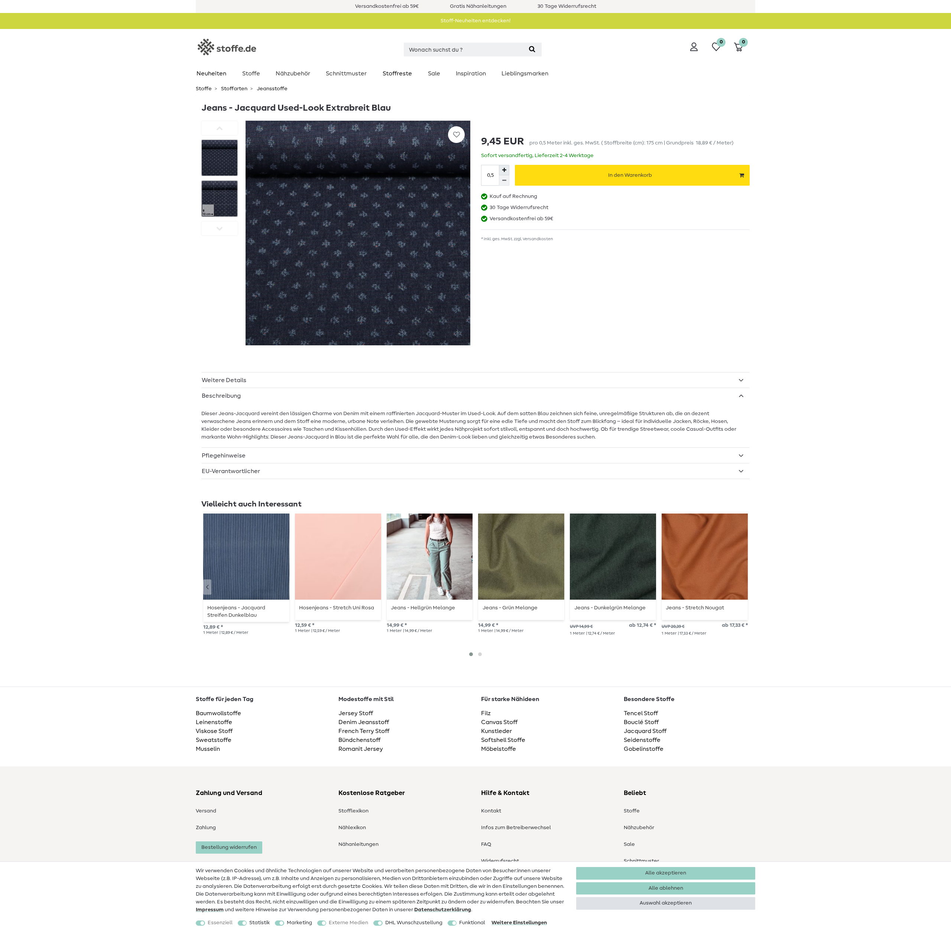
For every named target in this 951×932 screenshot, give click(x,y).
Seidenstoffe (642, 740)
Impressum (210, 909)
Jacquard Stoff (645, 731)
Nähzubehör (293, 73)
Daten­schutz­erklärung (442, 909)
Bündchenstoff (359, 740)
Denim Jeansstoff (363, 722)
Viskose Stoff (214, 731)
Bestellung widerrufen (229, 847)
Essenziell (220, 922)
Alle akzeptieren (665, 873)
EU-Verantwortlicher (231, 471)
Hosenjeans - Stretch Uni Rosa (336, 607)
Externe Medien (348, 922)
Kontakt (491, 811)
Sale (434, 73)
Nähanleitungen (358, 844)
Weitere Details (224, 380)
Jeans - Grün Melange (510, 607)
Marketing (299, 922)
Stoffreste (397, 73)
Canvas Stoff (499, 722)
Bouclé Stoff (641, 722)
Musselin (208, 749)
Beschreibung (221, 396)
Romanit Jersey (360, 749)
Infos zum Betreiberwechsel (516, 827)
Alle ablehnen (666, 888)
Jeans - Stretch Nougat (695, 607)
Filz (486, 713)
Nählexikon (352, 827)
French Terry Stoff (363, 731)
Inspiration (471, 73)
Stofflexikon (353, 811)
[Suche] (532, 49)
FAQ (486, 844)
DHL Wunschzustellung (413, 922)
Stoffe (251, 73)
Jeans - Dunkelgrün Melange (610, 607)
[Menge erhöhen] (504, 170)
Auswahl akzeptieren (666, 903)
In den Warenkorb (630, 175)
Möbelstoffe (498, 749)
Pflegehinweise (224, 456)
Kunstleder (496, 731)
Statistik (259, 922)
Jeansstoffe (272, 88)
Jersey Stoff (355, 713)
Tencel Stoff (641, 713)
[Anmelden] (694, 46)
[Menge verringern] (504, 180)
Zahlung (206, 827)
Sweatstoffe (213, 740)
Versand (206, 811)
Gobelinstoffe (643, 749)
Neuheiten (211, 73)
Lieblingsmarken (525, 73)
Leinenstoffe (214, 722)
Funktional (472, 922)
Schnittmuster (346, 73)
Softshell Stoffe (503, 740)
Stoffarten (233, 88)
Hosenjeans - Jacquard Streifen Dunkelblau (236, 611)
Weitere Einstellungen (519, 922)
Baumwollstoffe (218, 713)
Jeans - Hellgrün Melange (423, 607)
